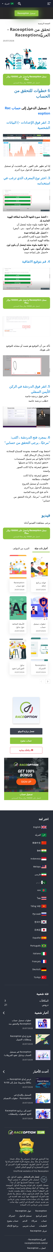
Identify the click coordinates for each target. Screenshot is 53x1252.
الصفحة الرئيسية (44, 23)
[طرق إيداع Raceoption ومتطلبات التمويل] (43, 1039)
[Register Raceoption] (26, 774)
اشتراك (12, 1215)
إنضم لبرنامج (41, 1215)
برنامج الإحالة (12, 1225)
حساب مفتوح (26, 740)
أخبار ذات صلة (41, 548)
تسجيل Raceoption (26, 13)
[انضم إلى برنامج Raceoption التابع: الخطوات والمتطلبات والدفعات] (43, 1113)
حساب (44, 1220)
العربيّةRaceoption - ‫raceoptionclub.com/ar (36, 1241)
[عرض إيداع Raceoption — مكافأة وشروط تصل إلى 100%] (43, 1082)
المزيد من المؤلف (21, 548)
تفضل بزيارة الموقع (26, 731)
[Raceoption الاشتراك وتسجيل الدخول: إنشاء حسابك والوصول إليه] (39, 649)
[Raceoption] (26, 722)
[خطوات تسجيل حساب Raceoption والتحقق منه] (39, 608)
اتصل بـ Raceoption (36, 1248)
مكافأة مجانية (25, 750)
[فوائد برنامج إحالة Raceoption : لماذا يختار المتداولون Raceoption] (39, 567)
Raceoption (41, 1210)
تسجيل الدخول (25, 1215)
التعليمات (43, 1225)
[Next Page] (47, 681)
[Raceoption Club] (26, 1135)
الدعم (25, 1220)
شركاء (34, 1220)
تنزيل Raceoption (38, 1230)
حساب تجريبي (29, 1225)
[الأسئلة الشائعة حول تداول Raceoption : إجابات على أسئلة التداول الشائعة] (18, 608)
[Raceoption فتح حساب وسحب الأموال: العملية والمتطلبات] (18, 567)
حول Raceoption (23, 1210)
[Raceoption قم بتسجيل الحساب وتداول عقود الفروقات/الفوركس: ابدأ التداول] (43, 1054)
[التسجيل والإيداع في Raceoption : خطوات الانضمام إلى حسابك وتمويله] (43, 1098)
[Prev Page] (41, 681)
